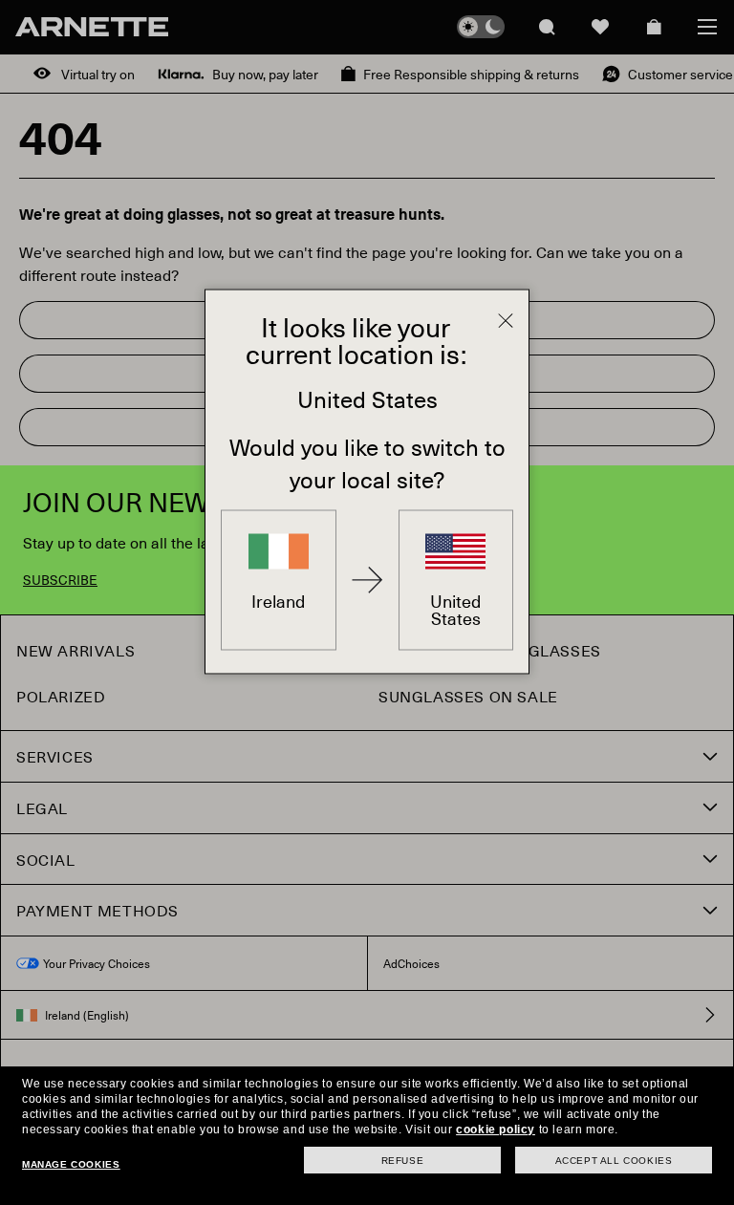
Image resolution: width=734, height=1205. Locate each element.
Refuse (402, 1160)
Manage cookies (70, 1164)
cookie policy (495, 1129)
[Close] (506, 321)
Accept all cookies (614, 1160)
